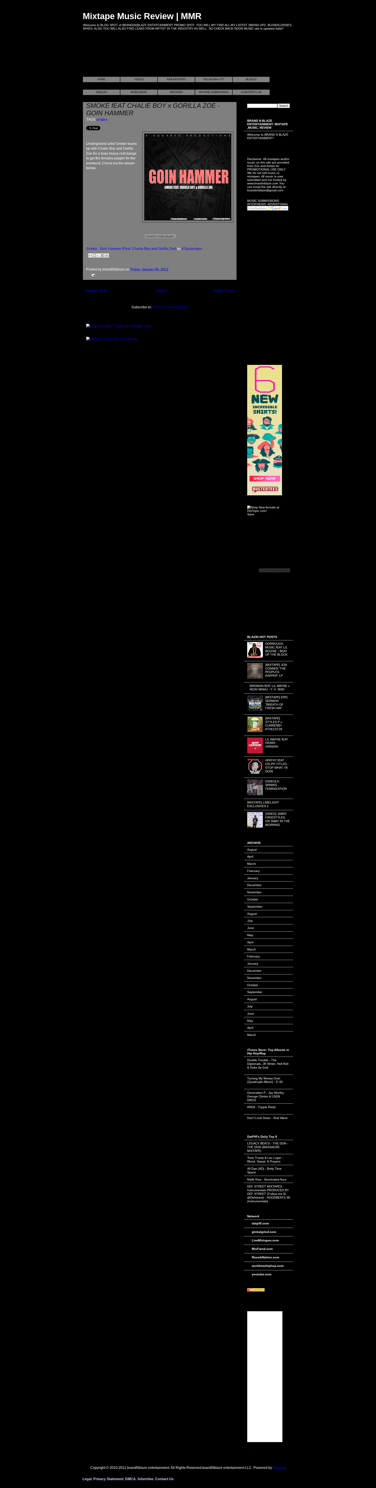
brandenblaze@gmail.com (265, 190)
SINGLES (101, 92)
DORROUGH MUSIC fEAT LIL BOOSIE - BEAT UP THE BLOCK (276, 649)
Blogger (279, 1468)
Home (160, 290)
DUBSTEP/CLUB (251, 92)
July (250, 920)
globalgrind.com (264, 1232)
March (251, 863)
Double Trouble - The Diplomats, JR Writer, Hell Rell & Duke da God (267, 1063)
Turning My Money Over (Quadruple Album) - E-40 (265, 1080)
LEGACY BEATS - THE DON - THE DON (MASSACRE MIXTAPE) (267, 1147)
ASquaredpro (191, 249)
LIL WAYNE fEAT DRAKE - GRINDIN (276, 743)
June (250, 928)
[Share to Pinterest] (107, 255)
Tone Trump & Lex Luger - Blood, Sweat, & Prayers (265, 1159)
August (252, 849)
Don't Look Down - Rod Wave (267, 1118)
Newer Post (97, 290)
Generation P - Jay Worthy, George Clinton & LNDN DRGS (265, 1096)
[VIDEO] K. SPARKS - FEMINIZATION (276, 785)
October (252, 899)
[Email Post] (92, 275)
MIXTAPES (176, 92)
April (250, 856)
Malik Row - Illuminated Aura (266, 1179)
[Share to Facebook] (103, 255)
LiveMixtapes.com (265, 1240)
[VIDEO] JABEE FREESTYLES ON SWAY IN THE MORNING (277, 819)
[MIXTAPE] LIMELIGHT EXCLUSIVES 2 (263, 804)
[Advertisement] (162, 58)
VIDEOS (139, 79)
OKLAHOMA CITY (213, 79)
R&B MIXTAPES (176, 79)
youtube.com (261, 1274)
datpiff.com (260, 1223)
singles (101, 119)
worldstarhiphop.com (268, 1266)
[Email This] (90, 255)
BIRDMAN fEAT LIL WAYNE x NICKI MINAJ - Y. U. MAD (270, 687)
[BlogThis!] (94, 255)
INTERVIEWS (139, 92)
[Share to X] (98, 255)
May (250, 935)
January (252, 878)
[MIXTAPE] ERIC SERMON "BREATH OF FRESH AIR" (276, 702)
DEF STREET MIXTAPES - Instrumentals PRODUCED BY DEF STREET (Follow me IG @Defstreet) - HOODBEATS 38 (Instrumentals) (268, 1194)
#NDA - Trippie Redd (261, 1107)
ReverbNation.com (265, 1257)
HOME (101, 79)
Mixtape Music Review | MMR (142, 16)
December (254, 885)
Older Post (223, 290)
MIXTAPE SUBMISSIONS (214, 92)
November (254, 892)
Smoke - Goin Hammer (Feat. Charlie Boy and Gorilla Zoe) (131, 249)
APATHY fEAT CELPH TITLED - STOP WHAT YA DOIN (277, 765)
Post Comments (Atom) (170, 307)
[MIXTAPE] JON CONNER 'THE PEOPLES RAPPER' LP (276, 670)
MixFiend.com (262, 1249)
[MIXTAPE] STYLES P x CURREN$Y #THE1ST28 (273, 723)
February (253, 871)
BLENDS (251, 79)
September (254, 906)
